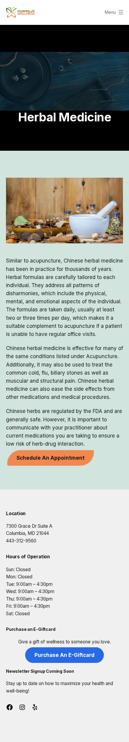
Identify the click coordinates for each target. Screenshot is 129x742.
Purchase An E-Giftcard (64, 655)
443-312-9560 (21, 541)
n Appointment (50, 458)
